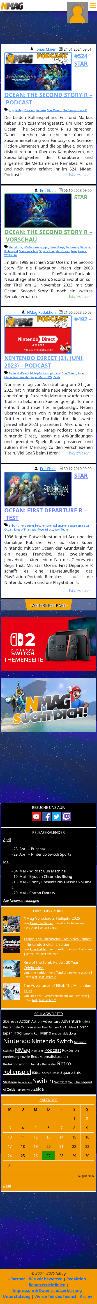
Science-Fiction (28, 251)
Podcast (29, 110)
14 (61, 1137)
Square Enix (46, 251)
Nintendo (17, 1040)
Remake (41, 110)
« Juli (7, 1185)
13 (48, 1137)
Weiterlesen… (81, 174)
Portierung (72, 247)
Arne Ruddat (38, 949)
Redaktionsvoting (16, 1064)
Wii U (29, 1089)
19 (36, 1146)
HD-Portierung (33, 247)
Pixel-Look (37, 1050)
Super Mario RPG (41, 377)
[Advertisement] (48, 770)
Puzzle (25, 1057)
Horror (82, 1027)
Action (24, 1021)
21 (61, 1146)
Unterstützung (17, 1296)
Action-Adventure (45, 1021)
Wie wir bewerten (45, 1279)
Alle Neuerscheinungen (21, 900)
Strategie (10, 1082)
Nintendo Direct (19, 373)
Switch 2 (60, 1082)
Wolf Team (61, 529)
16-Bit (14, 1022)
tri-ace (82, 251)
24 (10, 1155)
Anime (86, 1022)
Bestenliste (11, 1027)
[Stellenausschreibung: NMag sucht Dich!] (48, 704)
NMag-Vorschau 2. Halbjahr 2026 (52, 918)
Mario (45, 1033)
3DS (6, 1021)
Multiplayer (69, 1033)
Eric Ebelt (48, 190)
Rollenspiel (11, 251)
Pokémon (70, 1050)
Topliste (20, 1089)
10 (10, 1137)
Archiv (86, 1296)
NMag (19, 110)
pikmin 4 (55, 373)
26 (36, 1155)
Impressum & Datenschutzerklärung (47, 1290)
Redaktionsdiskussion (49, 1056)
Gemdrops (15, 247)
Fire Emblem (68, 1027)
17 (10, 1146)
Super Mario (25, 1082)
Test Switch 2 (49, 954)
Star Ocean (54, 110)
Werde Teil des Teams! (55, 1296)
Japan (8, 1033)
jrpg (11, 110)
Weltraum (10, 255)
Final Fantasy (50, 1027)
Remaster (49, 1064)
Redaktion (76, 1279)
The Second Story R (74, 110)
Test (36, 954)
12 (36, 1137)
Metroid (57, 1033)
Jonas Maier (46, 49)
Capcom (27, 1027)
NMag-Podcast (39, 373)
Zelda (56, 377)
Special (52, 928)
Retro (64, 1063)
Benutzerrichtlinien (47, 1284)
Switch (43, 1080)
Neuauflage (57, 247)
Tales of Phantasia (25, 529)
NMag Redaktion (41, 312)
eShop (37, 1027)
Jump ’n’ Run (31, 1033)
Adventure (71, 1021)
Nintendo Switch (52, 1041)
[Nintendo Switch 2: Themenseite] (48, 643)
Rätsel (36, 1072)
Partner (17, 1279)
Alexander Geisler (41, 923)
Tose (74, 251)
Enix (11, 526)
